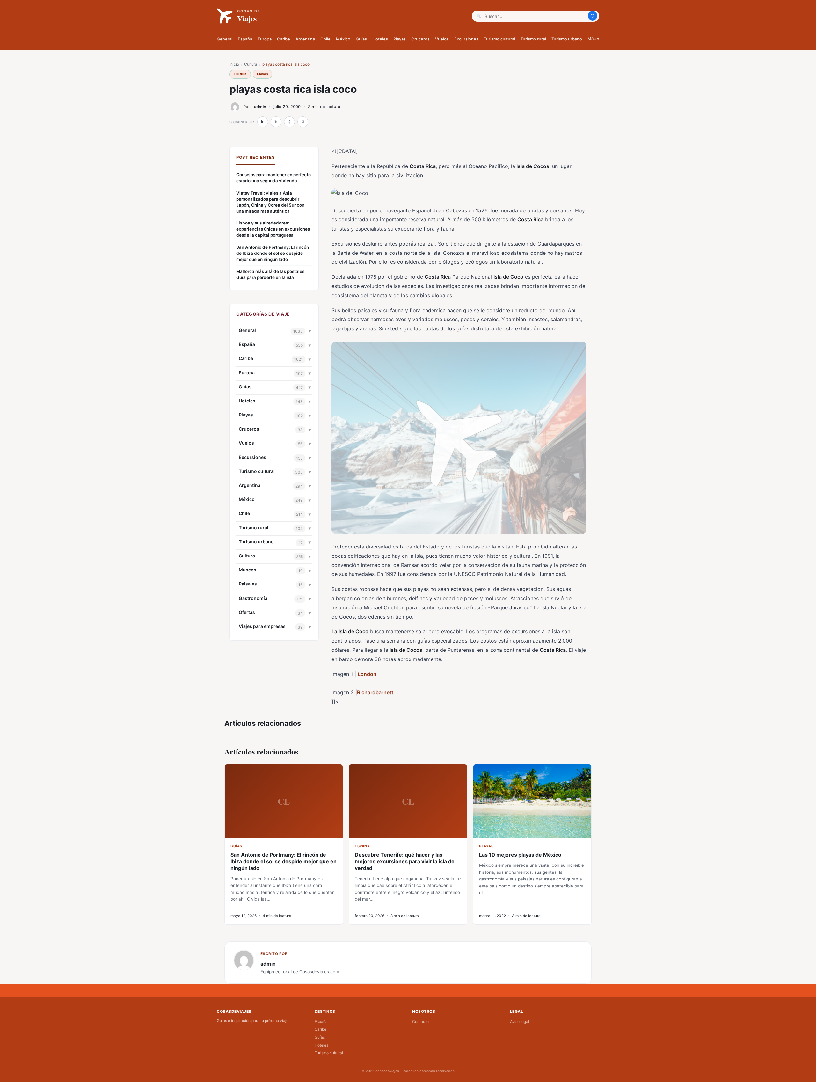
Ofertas (247, 612)
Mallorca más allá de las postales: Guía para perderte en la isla (271, 274)
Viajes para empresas (262, 626)
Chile (325, 38)
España (245, 38)
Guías (361, 38)
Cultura (250, 64)
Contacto (420, 1021)
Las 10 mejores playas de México (520, 854)
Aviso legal (519, 1021)
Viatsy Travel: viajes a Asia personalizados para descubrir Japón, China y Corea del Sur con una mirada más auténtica (270, 202)
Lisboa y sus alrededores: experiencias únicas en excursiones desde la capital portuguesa (273, 229)
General (224, 38)
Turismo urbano (566, 38)
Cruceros (420, 38)
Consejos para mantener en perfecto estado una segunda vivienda (273, 177)
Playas (399, 38)
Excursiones (466, 38)
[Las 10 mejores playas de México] (532, 801)
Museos (247, 569)
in (262, 122)
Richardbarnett (375, 692)
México (343, 38)
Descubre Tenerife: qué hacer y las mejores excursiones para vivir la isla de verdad (405, 861)
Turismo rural (533, 38)
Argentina (305, 38)
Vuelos (442, 38)
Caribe (283, 38)
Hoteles (380, 38)
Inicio (234, 64)
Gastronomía (253, 598)
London (367, 674)
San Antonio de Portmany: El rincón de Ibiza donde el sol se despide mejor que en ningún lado (272, 253)
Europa (265, 38)
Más (593, 38)
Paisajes (248, 583)
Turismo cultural (499, 38)
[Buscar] (592, 16)
